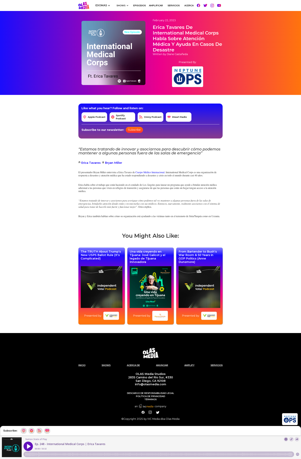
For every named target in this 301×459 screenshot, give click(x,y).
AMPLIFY (189, 365)
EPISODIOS (139, 5)
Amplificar (156, 5)
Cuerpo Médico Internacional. (150, 172)
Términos (150, 399)
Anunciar (162, 365)
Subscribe (134, 129)
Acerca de (133, 365)
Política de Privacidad (150, 396)
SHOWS (106, 365)
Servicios (217, 365)
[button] (102, 5)
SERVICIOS (174, 5)
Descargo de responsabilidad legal (150, 393)
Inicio (81, 365)
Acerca (189, 5)
